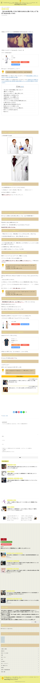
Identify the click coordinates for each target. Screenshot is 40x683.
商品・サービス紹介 (4, 653)
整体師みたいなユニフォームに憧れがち (14, 108)
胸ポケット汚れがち (9, 91)
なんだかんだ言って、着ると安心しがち (14, 93)
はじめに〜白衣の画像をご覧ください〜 (14, 89)
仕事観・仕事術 (4, 648)
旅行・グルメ (3, 657)
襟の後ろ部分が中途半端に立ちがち (13, 104)
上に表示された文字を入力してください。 (8, 451)
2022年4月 (3, 642)
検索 (35, 621)
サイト (3, 444)
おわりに (6, 111)
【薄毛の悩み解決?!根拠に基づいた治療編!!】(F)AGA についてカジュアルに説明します (18, 619)
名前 (3, 436)
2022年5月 (3, 641)
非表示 (22, 86)
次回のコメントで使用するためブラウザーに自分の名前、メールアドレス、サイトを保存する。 (17, 448)
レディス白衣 (13, 321)
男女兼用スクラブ (14, 340)
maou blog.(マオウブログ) (20, 4)
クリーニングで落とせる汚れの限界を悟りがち (15, 100)
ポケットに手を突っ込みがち (11, 109)
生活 (2, 659)
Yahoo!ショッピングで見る (15, 64)
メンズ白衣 (13, 57)
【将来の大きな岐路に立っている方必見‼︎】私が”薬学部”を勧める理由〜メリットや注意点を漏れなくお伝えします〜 (19, 81)
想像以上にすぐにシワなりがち (12, 98)
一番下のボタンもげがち (10, 102)
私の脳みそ (4, 415)
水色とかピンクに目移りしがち (12, 106)
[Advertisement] (20, 23)
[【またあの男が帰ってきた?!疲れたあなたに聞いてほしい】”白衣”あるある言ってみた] (21, 412)
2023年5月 (3, 636)
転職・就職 (3, 671)
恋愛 (2, 655)
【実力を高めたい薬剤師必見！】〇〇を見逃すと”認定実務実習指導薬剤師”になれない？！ (19, 610)
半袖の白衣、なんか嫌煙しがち (12, 97)
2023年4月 (3, 637)
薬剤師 (7, 415)
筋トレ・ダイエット (4, 663)
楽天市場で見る (16, 324)
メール (3, 440)
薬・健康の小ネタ (4, 665)
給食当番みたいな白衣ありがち (12, 95)
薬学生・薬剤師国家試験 (5, 669)
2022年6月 (3, 640)
